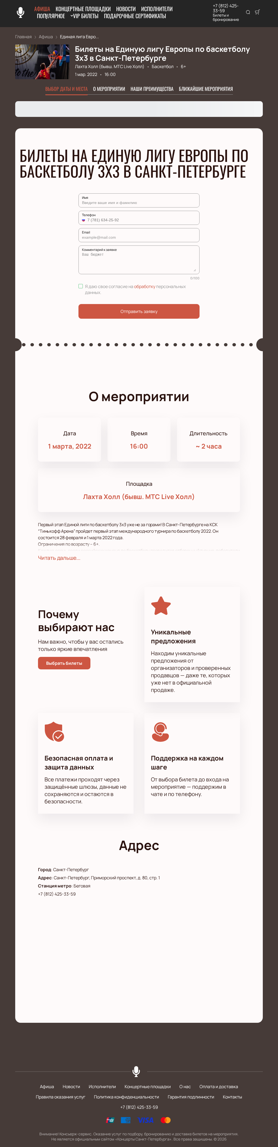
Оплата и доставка (219, 1087)
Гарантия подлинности (191, 1097)
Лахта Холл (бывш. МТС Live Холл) (109, 66)
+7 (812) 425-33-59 (226, 8)
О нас (185, 1087)
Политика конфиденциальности (126, 1097)
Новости (126, 8)
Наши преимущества (152, 89)
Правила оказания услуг (60, 1097)
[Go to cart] (257, 12)
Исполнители (157, 8)
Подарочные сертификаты (135, 15)
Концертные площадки (83, 8)
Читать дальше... (59, 557)
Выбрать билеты (64, 663)
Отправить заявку (139, 311)
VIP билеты (86, 15)
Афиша (42, 8)
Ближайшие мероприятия (206, 89)
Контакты (232, 1097)
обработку (144, 286)
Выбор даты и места (66, 89)
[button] (84, 220)
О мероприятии (109, 89)
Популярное (51, 15)
